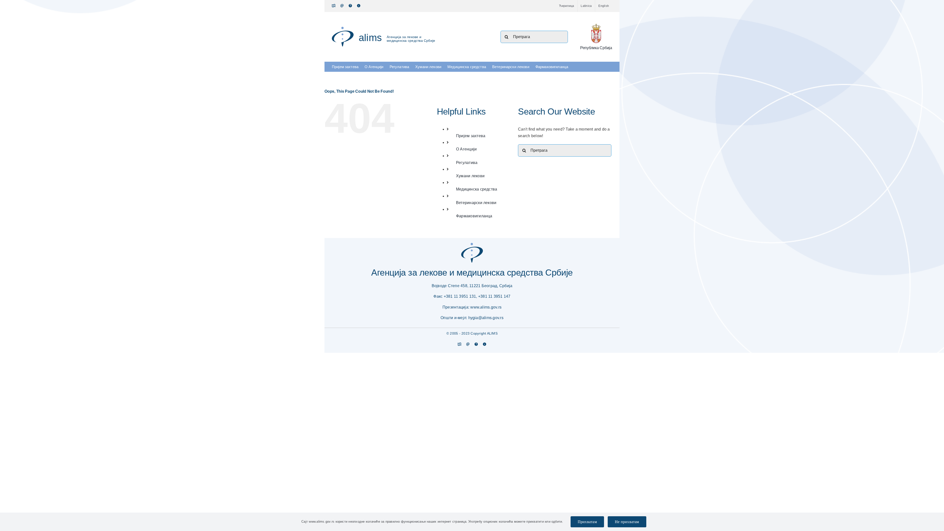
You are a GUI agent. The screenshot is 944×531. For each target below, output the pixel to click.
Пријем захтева (470, 136)
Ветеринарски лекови (476, 203)
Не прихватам (627, 522)
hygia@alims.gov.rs (485, 318)
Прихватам (587, 522)
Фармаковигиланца (474, 216)
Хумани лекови (470, 176)
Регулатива (466, 163)
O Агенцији (466, 149)
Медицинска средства (476, 189)
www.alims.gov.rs (486, 307)
